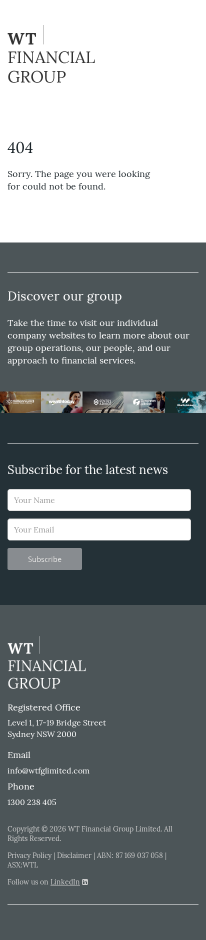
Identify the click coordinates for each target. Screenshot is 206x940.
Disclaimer (74, 855)
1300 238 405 (32, 802)
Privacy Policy (30, 855)
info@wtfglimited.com (49, 771)
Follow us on (44, 882)
